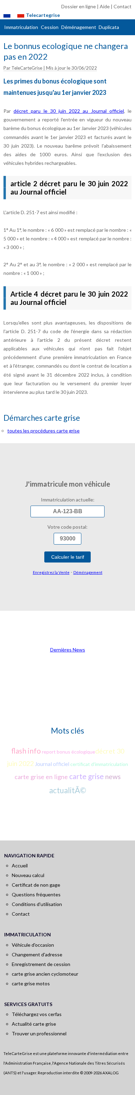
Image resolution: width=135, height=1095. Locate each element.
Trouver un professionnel (39, 1033)
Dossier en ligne (78, 6)
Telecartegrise (43, 15)
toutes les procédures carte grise (43, 431)
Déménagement (78, 27)
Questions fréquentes (36, 894)
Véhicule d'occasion (33, 945)
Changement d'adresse (37, 954)
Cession (49, 27)
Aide (105, 6)
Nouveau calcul (28, 875)
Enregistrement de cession (41, 964)
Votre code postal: (67, 527)
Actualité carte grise (34, 1024)
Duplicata (109, 27)
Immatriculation (21, 27)
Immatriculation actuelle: (67, 499)
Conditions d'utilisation (37, 904)
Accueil (20, 865)
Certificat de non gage (36, 885)
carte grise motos (31, 983)
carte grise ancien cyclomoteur (45, 974)
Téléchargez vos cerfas (37, 1014)
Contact (123, 6)
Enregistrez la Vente (51, 572)
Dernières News (67, 650)
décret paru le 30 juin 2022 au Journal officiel (69, 111)
